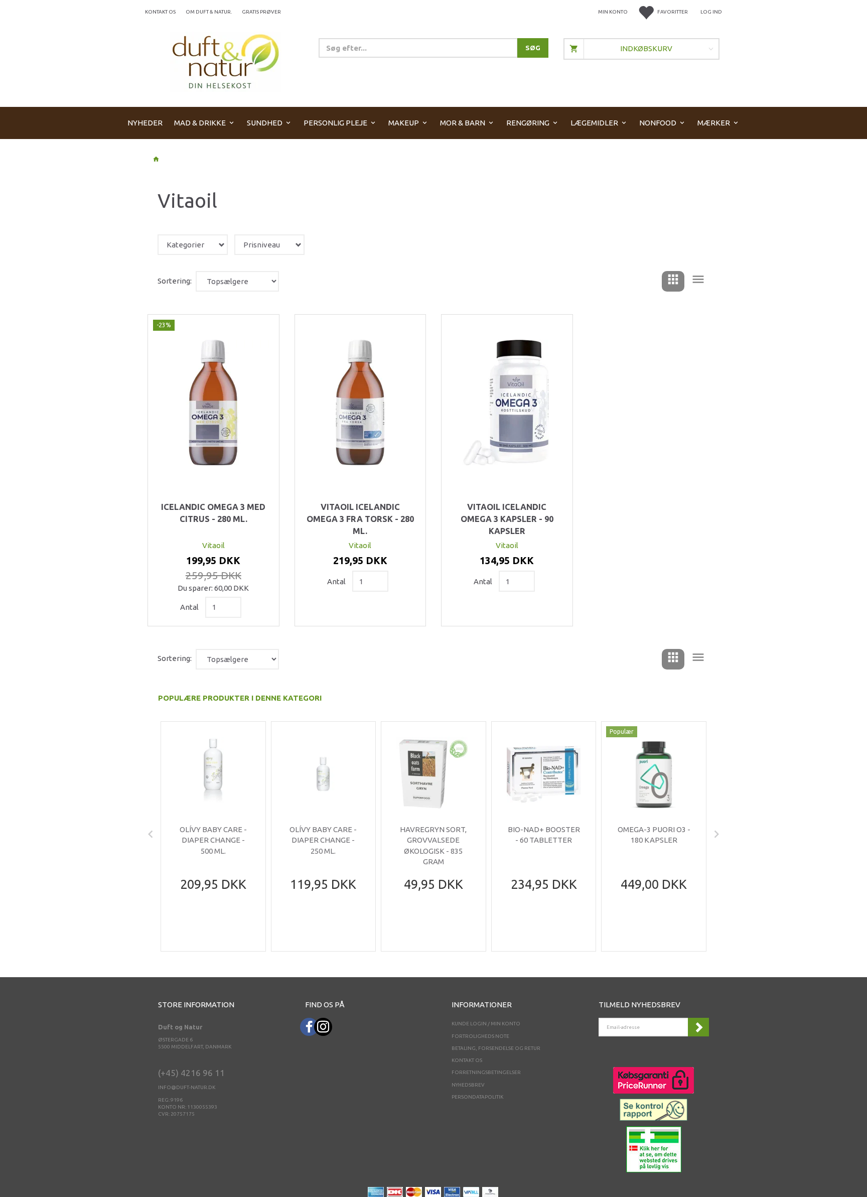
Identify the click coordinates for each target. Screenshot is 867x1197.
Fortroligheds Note (480, 1036)
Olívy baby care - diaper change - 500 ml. (213, 840)
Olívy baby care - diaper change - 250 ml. (323, 840)
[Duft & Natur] (225, 61)
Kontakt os (160, 12)
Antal (190, 607)
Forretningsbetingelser (486, 1072)
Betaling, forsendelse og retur (496, 1048)
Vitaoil (213, 545)
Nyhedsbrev (468, 1085)
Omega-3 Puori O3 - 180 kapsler (654, 834)
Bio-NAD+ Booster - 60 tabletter (544, 834)
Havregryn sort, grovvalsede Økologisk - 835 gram (433, 845)
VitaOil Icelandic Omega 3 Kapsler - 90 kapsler (507, 518)
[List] (698, 281)
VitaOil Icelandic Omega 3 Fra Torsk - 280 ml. (360, 518)
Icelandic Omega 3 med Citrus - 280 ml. (213, 512)
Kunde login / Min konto (486, 1023)
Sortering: (175, 281)
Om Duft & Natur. (209, 12)
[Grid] (673, 281)
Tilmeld (698, 1027)
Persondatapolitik (477, 1097)
